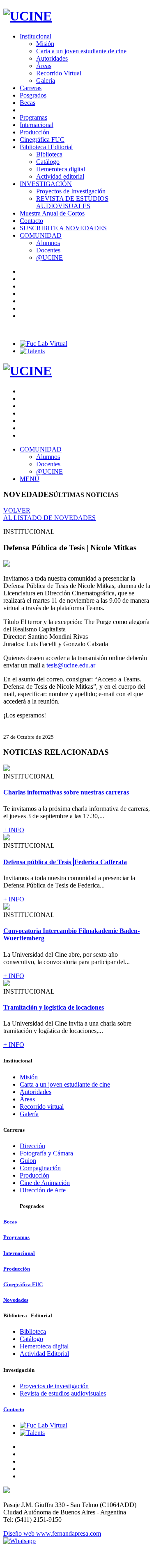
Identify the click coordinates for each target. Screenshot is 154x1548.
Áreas (43, 65)
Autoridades (52, 58)
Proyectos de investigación (54, 1385)
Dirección (32, 1145)
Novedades (15, 1300)
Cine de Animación (45, 1182)
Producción (34, 132)
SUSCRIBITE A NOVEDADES (63, 228)
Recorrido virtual (42, 1106)
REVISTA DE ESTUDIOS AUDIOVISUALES (72, 202)
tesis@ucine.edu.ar (70, 665)
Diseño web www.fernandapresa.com (52, 1533)
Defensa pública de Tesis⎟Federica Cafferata (65, 861)
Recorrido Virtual (58, 73)
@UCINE (49, 257)
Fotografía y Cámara (46, 1153)
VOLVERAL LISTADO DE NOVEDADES (49, 514)
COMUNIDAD (41, 235)
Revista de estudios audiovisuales (63, 1393)
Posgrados (33, 95)
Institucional (35, 36)
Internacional (36, 124)
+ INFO (13, 829)
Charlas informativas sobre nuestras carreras (66, 792)
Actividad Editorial (44, 1353)
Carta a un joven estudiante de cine (81, 51)
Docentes (48, 250)
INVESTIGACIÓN (46, 183)
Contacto (31, 220)
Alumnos (48, 242)
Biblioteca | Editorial (46, 146)
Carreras (30, 87)
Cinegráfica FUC (42, 139)
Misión (45, 43)
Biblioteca (49, 154)
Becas (27, 102)
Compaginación (40, 1167)
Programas (33, 117)
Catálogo (48, 161)
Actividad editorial (60, 176)
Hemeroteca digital (60, 169)
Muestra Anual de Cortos (52, 213)
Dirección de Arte (43, 1190)
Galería (45, 80)
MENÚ (29, 478)
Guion (28, 1160)
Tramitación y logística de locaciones (53, 1007)
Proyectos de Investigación (71, 191)
